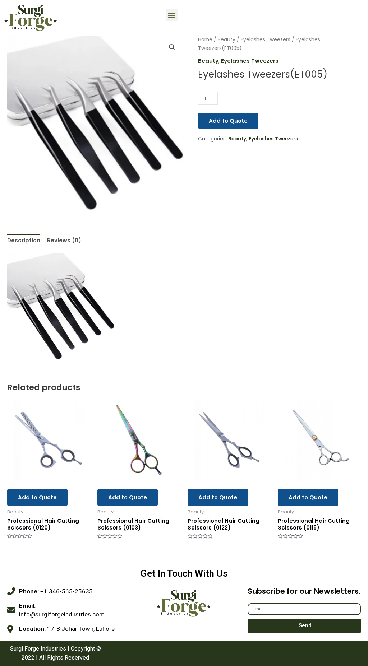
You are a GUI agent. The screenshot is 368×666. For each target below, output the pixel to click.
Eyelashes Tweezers (265, 39)
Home (205, 39)
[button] (172, 15)
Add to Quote (228, 121)
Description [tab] (23, 240)
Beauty (226, 39)
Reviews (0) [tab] (64, 240)
